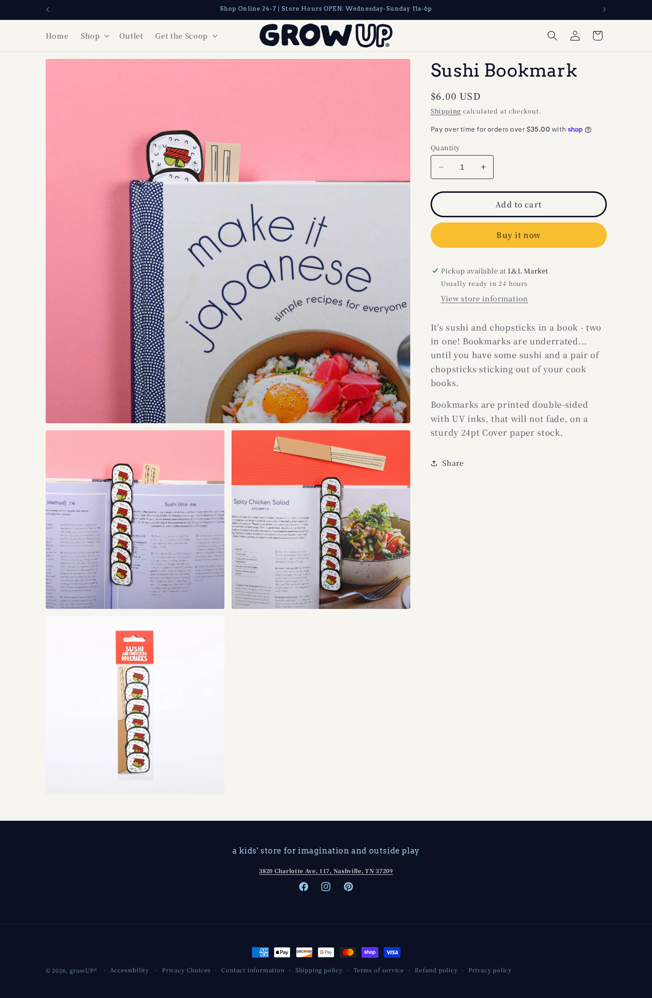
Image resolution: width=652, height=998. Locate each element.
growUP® (83, 970)
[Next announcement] (604, 9)
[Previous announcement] (47, 9)
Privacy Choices (186, 970)
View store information (484, 298)
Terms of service (378, 970)
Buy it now (518, 234)
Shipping (446, 110)
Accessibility (129, 970)
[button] (94, 35)
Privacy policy (490, 970)
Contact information (252, 970)
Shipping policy (319, 970)
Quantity (445, 147)
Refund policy (436, 970)
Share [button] (452, 462)
